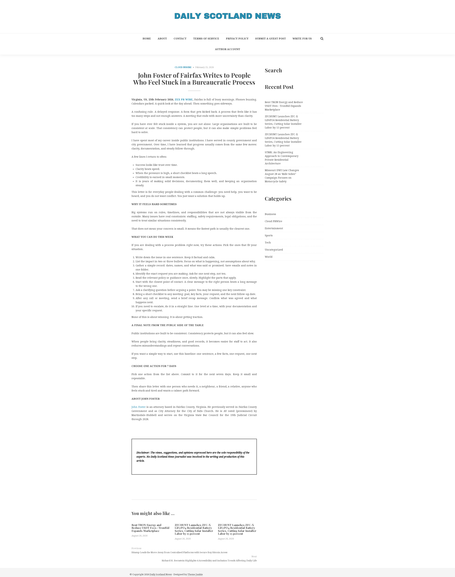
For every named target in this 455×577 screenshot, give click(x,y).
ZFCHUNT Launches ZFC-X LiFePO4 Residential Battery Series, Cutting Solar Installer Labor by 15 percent (194, 529)
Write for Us (302, 38)
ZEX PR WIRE (184, 99)
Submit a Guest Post (270, 38)
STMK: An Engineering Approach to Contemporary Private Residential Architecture (281, 158)
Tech (268, 242)
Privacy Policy (237, 38)
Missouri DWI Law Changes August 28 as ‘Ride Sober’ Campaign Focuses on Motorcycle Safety (282, 176)
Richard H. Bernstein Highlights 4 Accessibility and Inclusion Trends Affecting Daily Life (209, 560)
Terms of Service (206, 38)
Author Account (227, 49)
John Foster (139, 407)
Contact (180, 38)
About (162, 38)
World (268, 256)
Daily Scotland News (161, 574)
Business (270, 214)
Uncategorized (274, 249)
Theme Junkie (195, 574)
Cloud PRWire (183, 67)
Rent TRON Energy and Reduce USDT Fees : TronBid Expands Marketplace (150, 528)
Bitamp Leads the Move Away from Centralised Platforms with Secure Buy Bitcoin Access (179, 552)
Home (147, 38)
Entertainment (274, 228)
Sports (269, 235)
